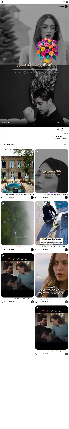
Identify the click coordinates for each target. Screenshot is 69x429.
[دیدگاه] (62, 129)
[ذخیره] (2, 129)
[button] (67, 2)
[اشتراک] (58, 129)
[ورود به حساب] (2, 2)
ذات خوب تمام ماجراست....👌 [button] (60, 138)
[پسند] (66, 129)
